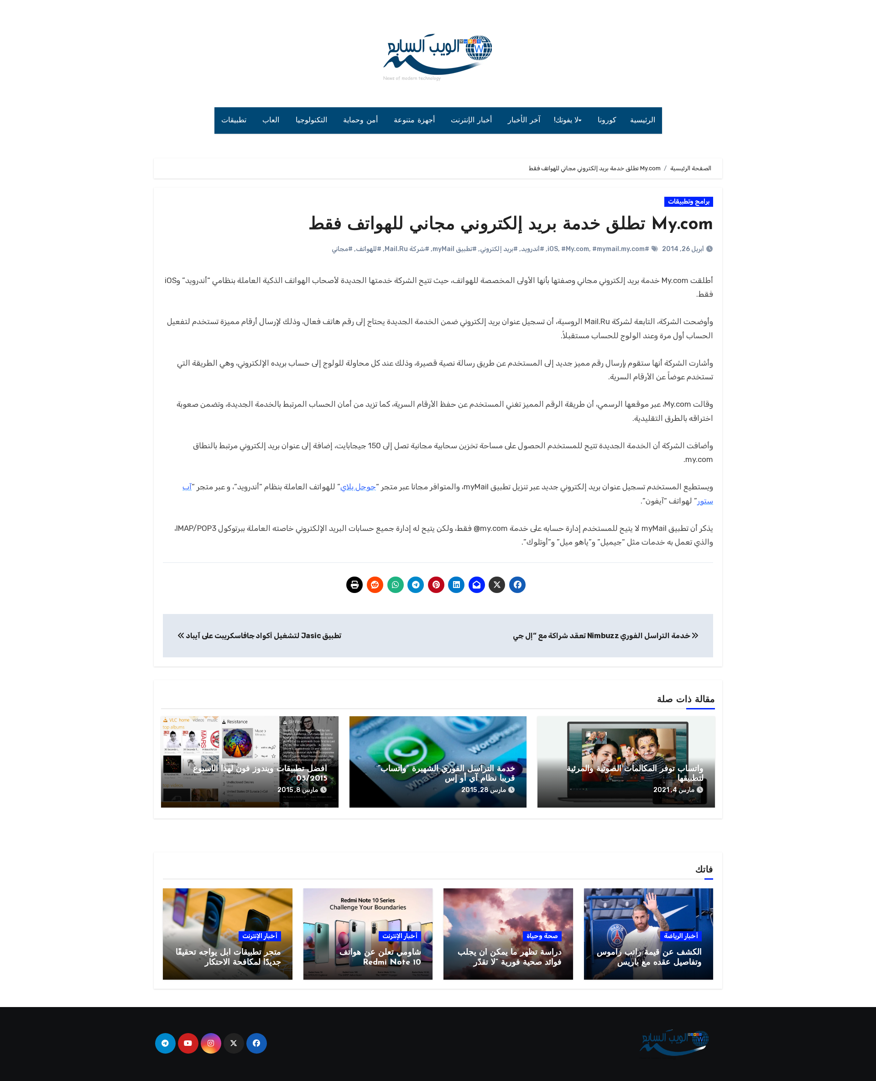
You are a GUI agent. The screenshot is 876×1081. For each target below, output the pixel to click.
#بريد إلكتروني (499, 249)
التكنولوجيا (313, 120)
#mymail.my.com (618, 249)
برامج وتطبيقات (688, 201)
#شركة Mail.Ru (407, 249)
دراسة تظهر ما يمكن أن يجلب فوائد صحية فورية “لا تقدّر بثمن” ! (510, 962)
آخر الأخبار (524, 120)
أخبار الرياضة (681, 936)
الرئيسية (642, 120)
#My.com (575, 249)
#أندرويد (532, 249)
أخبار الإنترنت (472, 120)
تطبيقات (235, 120)
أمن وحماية (361, 120)
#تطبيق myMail (455, 249)
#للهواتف (368, 249)
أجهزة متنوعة (415, 120)
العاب (272, 120)
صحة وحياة (542, 936)
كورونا (607, 120)
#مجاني (342, 249)
